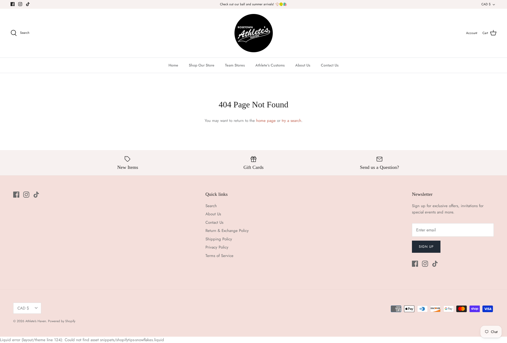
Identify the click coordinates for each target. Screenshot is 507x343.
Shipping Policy (218, 239)
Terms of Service (219, 256)
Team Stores (235, 65)
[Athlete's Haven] (253, 33)
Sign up (426, 246)
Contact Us (330, 65)
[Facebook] (13, 4)
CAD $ (486, 4)
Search (211, 206)
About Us (302, 65)
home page (266, 120)
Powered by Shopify (61, 321)
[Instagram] (20, 4)
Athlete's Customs (270, 65)
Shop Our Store (201, 65)
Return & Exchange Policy (227, 231)
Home (173, 65)
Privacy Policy (216, 247)
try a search (291, 120)
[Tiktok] (28, 4)
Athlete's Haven (35, 321)
